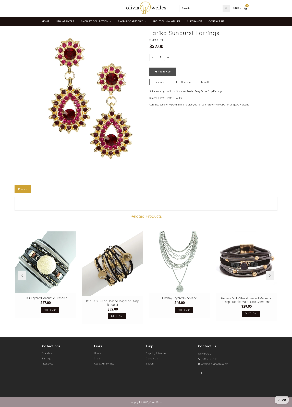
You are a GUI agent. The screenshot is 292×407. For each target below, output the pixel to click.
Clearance (194, 21)
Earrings (46, 358)
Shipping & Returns (156, 353)
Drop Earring (156, 39)
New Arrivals (65, 21)
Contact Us (216, 21)
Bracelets (47, 353)
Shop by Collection (95, 21)
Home (45, 21)
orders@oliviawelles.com (214, 364)
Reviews (22, 189)
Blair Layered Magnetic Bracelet (46, 298)
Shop (97, 358)
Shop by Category (130, 21)
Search (150, 363)
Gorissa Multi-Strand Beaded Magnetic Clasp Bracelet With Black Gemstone (246, 300)
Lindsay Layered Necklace (179, 298)
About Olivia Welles (166, 21)
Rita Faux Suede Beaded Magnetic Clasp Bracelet (112, 302)
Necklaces (47, 363)
